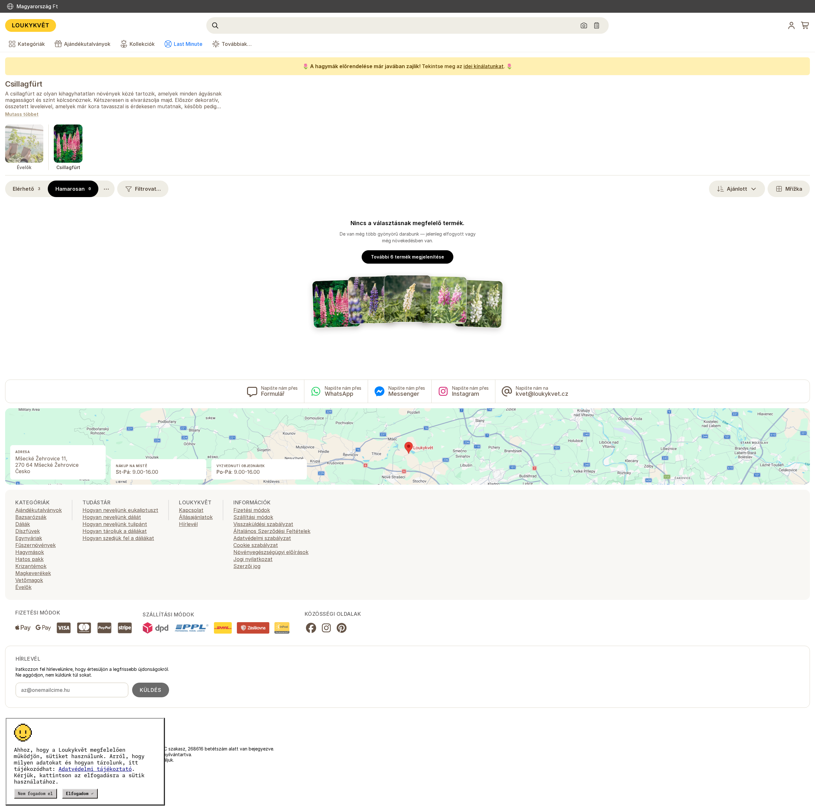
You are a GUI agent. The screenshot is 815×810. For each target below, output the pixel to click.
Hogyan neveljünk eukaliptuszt (120, 510)
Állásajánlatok (196, 517)
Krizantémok (30, 566)
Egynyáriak (28, 538)
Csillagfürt (23, 84)
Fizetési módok (251, 510)
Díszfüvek (27, 531)
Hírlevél (188, 524)
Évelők (23, 587)
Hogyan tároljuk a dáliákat (114, 531)
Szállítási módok (253, 517)
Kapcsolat (191, 510)
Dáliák (22, 524)
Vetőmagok (29, 580)
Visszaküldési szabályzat (263, 524)
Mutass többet (22, 114)
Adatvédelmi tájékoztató (95, 769)
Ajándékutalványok (38, 510)
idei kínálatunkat (484, 66)
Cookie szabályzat (255, 545)
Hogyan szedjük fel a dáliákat (118, 538)
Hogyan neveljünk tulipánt (114, 524)
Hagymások (29, 552)
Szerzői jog (246, 566)
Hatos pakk (29, 559)
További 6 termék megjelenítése (407, 256)
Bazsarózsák (30, 517)
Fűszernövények (35, 545)
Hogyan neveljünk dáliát (111, 517)
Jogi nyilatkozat (253, 559)
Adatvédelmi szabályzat (262, 538)
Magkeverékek (33, 573)
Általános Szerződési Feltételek (271, 531)
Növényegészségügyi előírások (270, 552)
